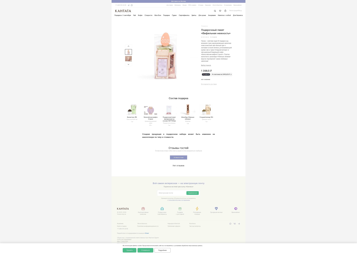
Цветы (194, 15)
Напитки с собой (224, 15)
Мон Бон (158, 15)
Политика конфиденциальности (147, 226)
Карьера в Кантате (174, 223)
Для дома (202, 15)
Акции (184, 5)
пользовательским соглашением (179, 200)
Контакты (192, 223)
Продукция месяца (216, 212)
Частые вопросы (195, 226)
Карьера (208, 5)
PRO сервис (192, 5)
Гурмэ (174, 15)
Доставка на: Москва (178, 1)
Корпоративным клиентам (143, 213)
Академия (212, 15)
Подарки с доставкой (180, 213)
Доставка (170, 5)
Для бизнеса (238, 15)
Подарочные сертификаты (162, 213)
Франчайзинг (237, 5)
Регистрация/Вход (235, 11)
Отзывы (200, 5)
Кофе (140, 15)
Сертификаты (184, 15)
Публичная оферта (174, 226)
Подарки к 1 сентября (122, 15)
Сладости (148, 15)
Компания (120, 223)
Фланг (147, 233)
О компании (228, 5)
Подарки (166, 15)
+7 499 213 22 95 (120, 5)
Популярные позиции (197, 213)
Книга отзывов (121, 226)
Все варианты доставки (209, 84)
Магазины (178, 5)
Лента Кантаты (217, 5)
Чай (134, 15)
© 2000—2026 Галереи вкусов (121, 213)
